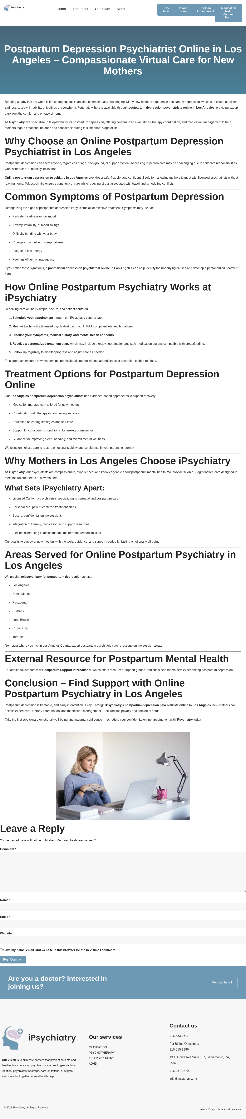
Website (6, 933)
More (121, 9)
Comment (8, 849)
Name (5, 900)
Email (5, 916)
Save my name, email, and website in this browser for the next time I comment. (59, 950)
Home (61, 9)
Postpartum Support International (66, 670)
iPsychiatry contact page (86, 317)
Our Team (102, 9)
